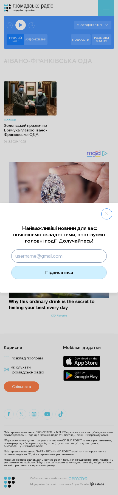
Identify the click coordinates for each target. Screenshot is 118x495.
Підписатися (59, 272)
